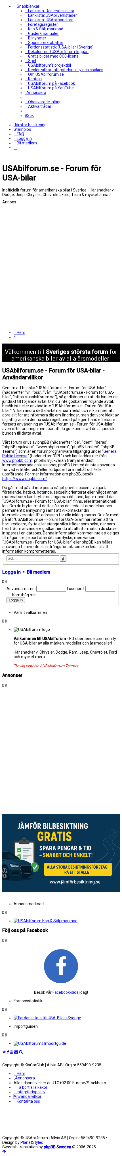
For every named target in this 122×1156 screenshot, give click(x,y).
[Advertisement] (61, 265)
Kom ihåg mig (24, 595)
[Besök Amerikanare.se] (67, 1043)
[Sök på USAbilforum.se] (21, 1052)
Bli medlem (38, 572)
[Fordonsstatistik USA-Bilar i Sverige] (67, 1018)
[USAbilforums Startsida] (4, 1052)
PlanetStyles (31, 1142)
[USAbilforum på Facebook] (61, 965)
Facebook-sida (65, 992)
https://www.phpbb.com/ (24, 478)
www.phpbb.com (17, 460)
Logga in (11, 572)
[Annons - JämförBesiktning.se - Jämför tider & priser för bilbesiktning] (61, 890)
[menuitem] (49, 11)
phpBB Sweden (57, 1147)
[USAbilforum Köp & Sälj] (67, 921)
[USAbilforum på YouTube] (11, 1052)
